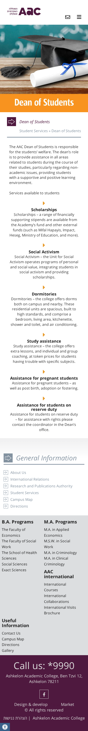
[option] (44, 68)
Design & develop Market (44, 704)
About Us (18, 472)
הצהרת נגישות (15, 718)
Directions (19, 506)
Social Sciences (14, 564)
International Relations (29, 479)
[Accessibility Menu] (5, 727)
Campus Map (21, 499)
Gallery (8, 650)
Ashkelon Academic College (59, 718)
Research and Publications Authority (41, 486)
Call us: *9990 (44, 665)
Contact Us (11, 633)
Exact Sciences (14, 569)
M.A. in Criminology (60, 552)
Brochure (52, 613)
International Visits (60, 607)
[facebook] (44, 694)
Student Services (33, 130)
